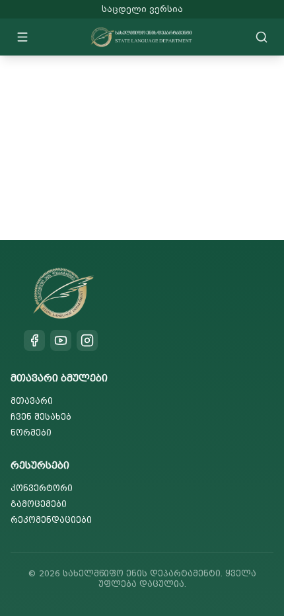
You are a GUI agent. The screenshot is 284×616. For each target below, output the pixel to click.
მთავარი (32, 401)
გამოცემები (39, 504)
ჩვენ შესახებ (41, 417)
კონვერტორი (42, 488)
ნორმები (31, 433)
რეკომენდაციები (51, 520)
